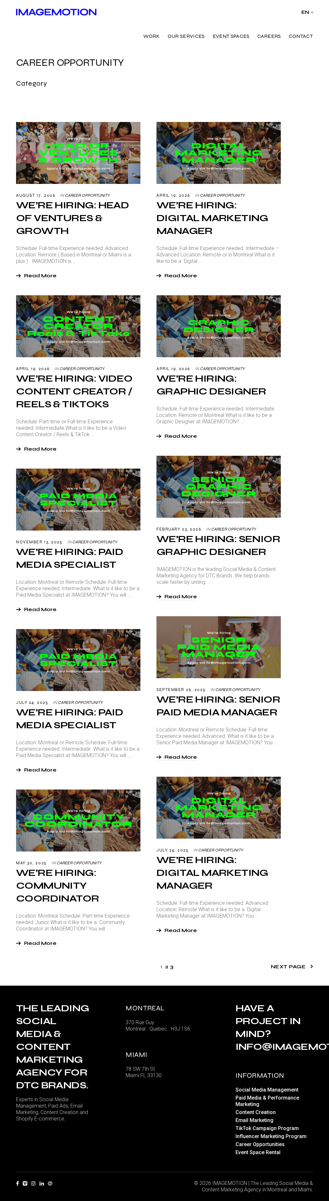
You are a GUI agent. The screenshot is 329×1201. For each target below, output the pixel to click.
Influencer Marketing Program (271, 1136)
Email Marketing (254, 1120)
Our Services (186, 36)
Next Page (288, 966)
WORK (151, 36)
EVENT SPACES (231, 36)
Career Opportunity (87, 195)
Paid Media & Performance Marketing (267, 1101)
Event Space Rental (258, 1152)
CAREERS (269, 36)
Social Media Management (267, 1090)
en (305, 12)
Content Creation (256, 1112)
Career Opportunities (260, 1144)
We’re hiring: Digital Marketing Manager (212, 218)
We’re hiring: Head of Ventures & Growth (72, 218)
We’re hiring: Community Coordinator (58, 885)
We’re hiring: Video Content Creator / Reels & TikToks (74, 391)
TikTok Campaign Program (267, 1128)
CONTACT (301, 36)
